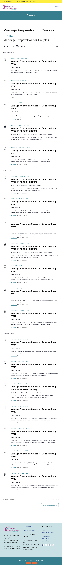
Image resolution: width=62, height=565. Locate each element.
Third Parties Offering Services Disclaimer (24, 1)
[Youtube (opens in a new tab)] (58, 1)
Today (12, 46)
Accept (28, 563)
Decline (34, 563)
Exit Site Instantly (8, 1)
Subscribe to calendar (49, 505)
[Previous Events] (4, 46)
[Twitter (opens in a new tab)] (50, 1)
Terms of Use (45, 538)
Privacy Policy (45, 536)
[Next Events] (7, 46)
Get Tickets (14, 119)
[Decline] (60, 562)
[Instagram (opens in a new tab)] (55, 1)
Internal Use (45, 541)
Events (8, 36)
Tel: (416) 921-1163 (29, 530)
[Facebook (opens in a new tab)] (53, 1)
